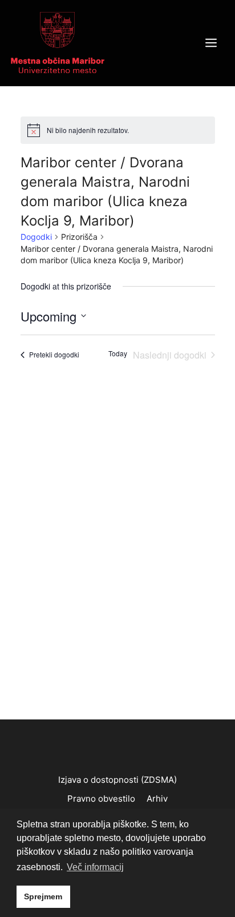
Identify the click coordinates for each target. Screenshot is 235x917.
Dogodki (36, 237)
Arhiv (157, 798)
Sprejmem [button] (43, 896)
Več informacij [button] (95, 867)
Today (117, 353)
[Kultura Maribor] (57, 42)
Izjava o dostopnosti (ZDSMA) (117, 779)
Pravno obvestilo (101, 798)
